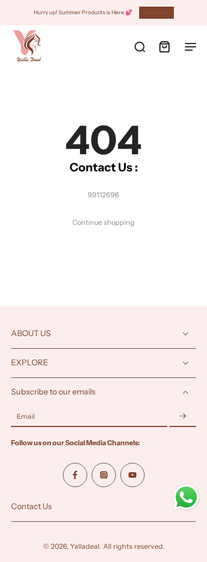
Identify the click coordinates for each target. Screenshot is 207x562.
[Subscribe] (182, 417)
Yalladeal (84, 546)
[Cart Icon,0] (164, 46)
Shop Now (156, 12)
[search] (140, 46)
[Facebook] (75, 475)
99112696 (103, 195)
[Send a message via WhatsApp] (186, 497)
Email (26, 417)
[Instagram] (104, 475)
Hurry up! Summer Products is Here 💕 (83, 12)
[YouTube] (132, 475)
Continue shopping (103, 222)
